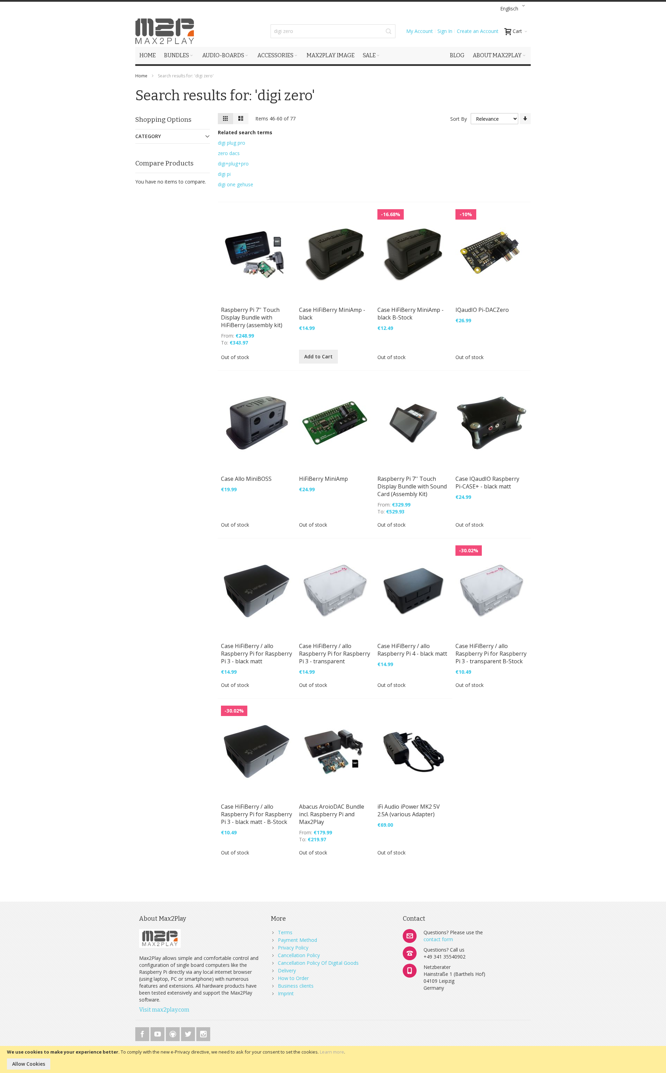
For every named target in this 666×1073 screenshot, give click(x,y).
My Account (419, 31)
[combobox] (333, 31)
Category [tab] (148, 136)
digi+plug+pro (233, 163)
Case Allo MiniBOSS (246, 479)
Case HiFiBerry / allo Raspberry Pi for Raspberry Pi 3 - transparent (334, 653)
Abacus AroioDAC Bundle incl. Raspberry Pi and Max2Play (331, 814)
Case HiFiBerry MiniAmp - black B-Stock (410, 313)
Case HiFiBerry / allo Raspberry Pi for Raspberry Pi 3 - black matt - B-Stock (256, 814)
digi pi (224, 174)
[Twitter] (188, 1033)
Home (141, 76)
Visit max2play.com (164, 1009)
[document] (333, 1059)
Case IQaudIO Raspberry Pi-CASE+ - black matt (487, 482)
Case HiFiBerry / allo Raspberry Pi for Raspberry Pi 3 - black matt (256, 653)
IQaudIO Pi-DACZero (482, 310)
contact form (438, 939)
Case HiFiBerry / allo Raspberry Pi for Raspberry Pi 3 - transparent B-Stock (491, 653)
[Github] (173, 1033)
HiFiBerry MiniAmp (323, 479)
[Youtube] (158, 1033)
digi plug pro (231, 142)
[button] (513, 9)
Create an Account (477, 31)
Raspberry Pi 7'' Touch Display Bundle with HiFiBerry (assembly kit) (251, 317)
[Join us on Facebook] (143, 1033)
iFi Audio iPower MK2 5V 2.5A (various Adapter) (408, 810)
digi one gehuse (235, 184)
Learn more (332, 1052)
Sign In (444, 31)
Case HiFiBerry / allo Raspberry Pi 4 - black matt (412, 649)
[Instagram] (203, 1033)
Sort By (458, 119)
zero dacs (229, 153)
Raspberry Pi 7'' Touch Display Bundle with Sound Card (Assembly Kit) (412, 486)
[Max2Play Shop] (164, 31)
